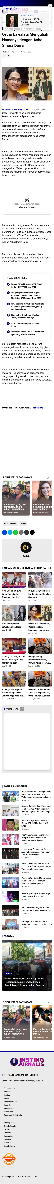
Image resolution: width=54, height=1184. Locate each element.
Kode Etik (7, 1105)
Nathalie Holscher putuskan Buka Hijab (25, 324)
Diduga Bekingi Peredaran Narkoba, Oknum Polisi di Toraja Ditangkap (38, 660)
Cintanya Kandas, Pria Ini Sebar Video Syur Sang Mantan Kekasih (27, 333)
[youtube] (16, 3)
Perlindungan (9, 1108)
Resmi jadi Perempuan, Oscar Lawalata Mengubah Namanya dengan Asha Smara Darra (39, 627)
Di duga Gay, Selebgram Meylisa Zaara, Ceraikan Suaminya (25, 316)
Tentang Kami (9, 1088)
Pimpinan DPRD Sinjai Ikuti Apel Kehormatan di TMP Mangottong (35, 908)
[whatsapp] (15, 532)
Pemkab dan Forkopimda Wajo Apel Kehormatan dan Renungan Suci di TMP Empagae (35, 852)
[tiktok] (20, 3)
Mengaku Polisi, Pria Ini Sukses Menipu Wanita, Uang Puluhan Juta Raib (39, 692)
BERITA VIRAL (10, 523)
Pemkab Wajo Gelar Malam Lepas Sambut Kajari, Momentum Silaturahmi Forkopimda (36, 881)
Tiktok (6, 1129)
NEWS (23, 523)
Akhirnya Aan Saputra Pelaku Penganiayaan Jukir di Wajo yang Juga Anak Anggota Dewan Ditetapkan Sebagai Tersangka (13, 692)
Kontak (7, 1095)
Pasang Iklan (9, 1123)
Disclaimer (8, 1112)
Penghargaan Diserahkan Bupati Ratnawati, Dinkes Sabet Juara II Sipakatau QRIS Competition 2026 (26, 295)
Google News (9, 1146)
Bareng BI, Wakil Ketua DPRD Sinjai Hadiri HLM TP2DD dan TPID (26, 285)
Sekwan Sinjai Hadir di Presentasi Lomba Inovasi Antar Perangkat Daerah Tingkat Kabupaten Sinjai (36, 809)
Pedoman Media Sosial (13, 1115)
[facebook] (3, 3)
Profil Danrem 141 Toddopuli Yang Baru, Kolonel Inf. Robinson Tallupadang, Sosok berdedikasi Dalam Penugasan (36, 794)
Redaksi (7, 1092)
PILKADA (9, 973)
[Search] (51, 3)
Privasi (6, 1098)
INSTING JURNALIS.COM (27, 1177)
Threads (7, 1133)
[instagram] (11, 3)
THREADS (38, 407)
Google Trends (10, 1126)
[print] (21, 532)
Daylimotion (8, 1143)
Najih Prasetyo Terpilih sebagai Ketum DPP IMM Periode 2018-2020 (35, 823)
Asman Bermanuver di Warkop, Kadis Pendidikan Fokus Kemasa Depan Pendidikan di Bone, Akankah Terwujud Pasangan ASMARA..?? (25, 982)
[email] (26, 532)
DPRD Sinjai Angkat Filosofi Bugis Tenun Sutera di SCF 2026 (36, 894)
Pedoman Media (10, 1102)
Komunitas (8, 1136)
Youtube (7, 1139)
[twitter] (7, 3)
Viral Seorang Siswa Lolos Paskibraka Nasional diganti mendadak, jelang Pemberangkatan (27, 306)
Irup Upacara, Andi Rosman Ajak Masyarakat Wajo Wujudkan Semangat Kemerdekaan (35, 837)
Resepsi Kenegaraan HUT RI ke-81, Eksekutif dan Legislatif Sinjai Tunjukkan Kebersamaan (36, 866)
